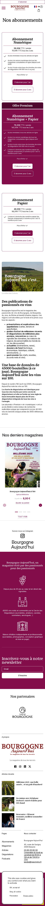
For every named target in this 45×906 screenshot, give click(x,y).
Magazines (6, 846)
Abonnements (8, 841)
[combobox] (37, 6)
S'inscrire (22, 675)
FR (39, 6)
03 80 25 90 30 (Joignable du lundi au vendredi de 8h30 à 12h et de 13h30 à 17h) (33, 855)
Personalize (14, 896)
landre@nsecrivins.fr (33, 862)
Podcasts (6, 858)
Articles (5, 850)
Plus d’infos (21, 75)
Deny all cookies (15, 892)
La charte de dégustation (12, 389)
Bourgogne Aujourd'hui (22, 544)
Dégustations (7, 854)
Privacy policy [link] (28, 896)
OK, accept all (15, 887)
